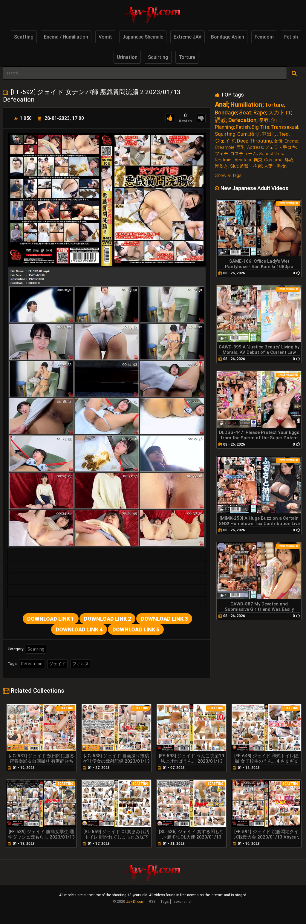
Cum (242, 134)
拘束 (257, 160)
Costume (273, 160)
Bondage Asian (227, 37)
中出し (269, 134)
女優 (278, 141)
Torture (187, 57)
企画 (275, 120)
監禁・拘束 (251, 166)
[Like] (169, 118)
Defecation (31, 663)
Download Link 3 (164, 619)
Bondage (226, 112)
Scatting (23, 37)
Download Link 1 (50, 619)
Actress (255, 147)
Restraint (224, 160)
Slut (234, 166)
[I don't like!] (201, 118)
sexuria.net (183, 901)
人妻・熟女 (275, 166)
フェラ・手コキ (280, 147)
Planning (224, 127)
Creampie (225, 147)
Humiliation (246, 105)
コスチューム (243, 154)
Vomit (105, 37)
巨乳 (240, 147)
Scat (245, 112)
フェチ (221, 154)
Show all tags (228, 175)
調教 (220, 120)
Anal (221, 104)
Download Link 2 (107, 619)
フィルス (80, 663)
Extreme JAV (187, 37)
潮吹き (221, 166)
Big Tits (260, 127)
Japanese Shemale (143, 37)
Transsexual (284, 127)
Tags (164, 901)
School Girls (271, 154)
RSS (152, 901)
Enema (291, 141)
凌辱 (263, 120)
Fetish (291, 37)
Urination (127, 57)
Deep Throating (254, 140)
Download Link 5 (135, 629)
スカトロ (279, 112)
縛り (255, 134)
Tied (284, 134)
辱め (288, 160)
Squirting (158, 57)
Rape (259, 112)
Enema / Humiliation (66, 37)
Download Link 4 (79, 629)
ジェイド (57, 663)
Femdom (264, 37)
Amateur (243, 160)
